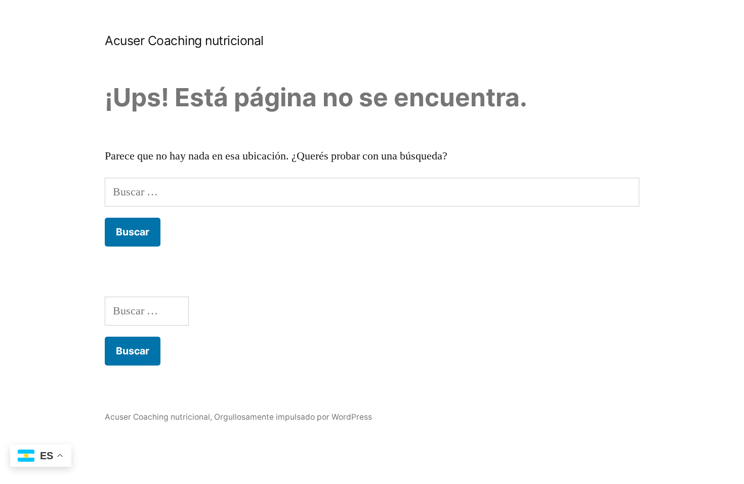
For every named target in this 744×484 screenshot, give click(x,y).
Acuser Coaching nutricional (184, 40)
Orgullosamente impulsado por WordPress (293, 417)
